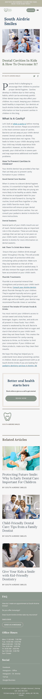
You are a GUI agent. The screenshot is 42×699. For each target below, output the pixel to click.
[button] (37, 10)
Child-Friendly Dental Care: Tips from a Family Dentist (19, 527)
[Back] (6, 21)
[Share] (38, 76)
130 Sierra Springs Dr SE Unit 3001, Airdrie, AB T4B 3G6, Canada (21, 694)
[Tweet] (34, 76)
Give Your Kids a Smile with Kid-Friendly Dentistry (18, 575)
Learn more (6, 619)
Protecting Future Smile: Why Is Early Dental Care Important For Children (20, 478)
